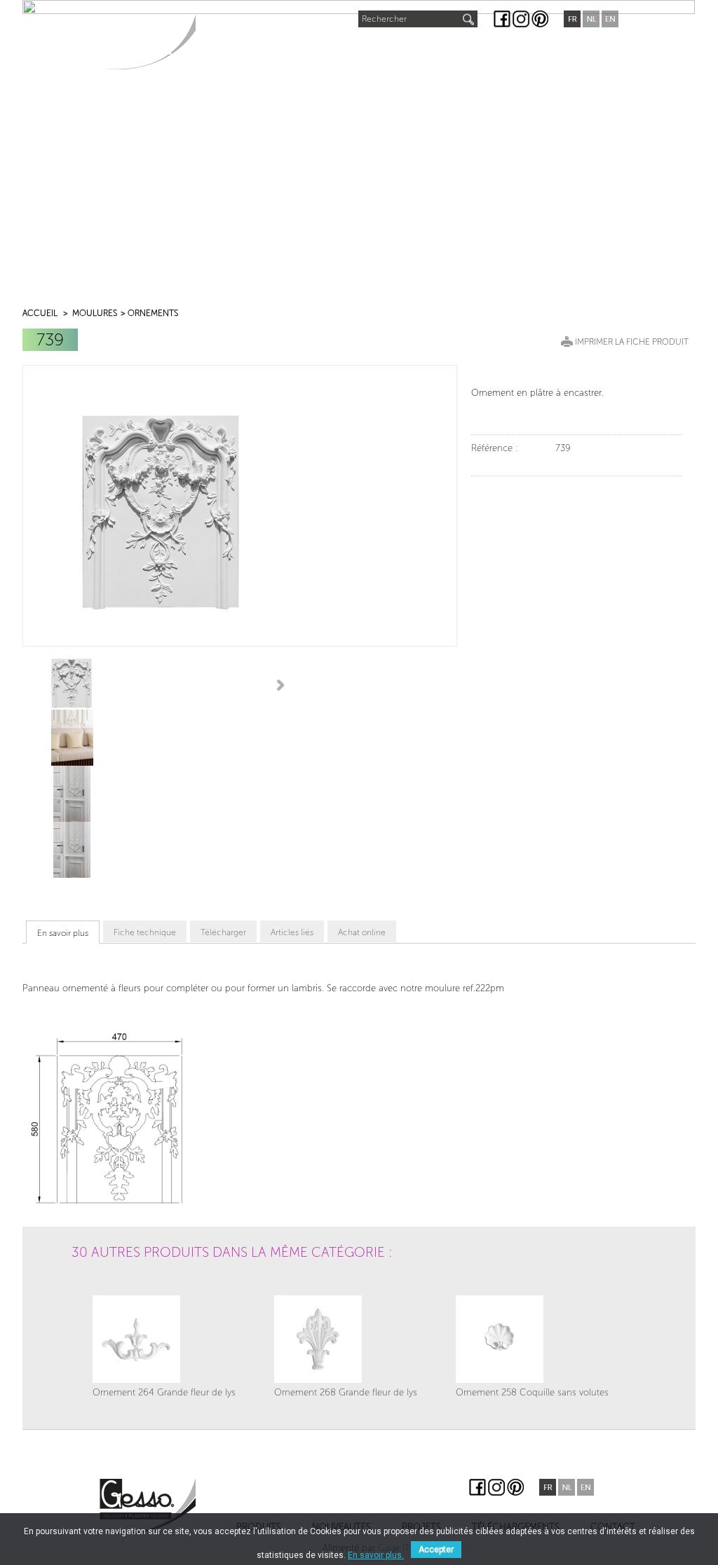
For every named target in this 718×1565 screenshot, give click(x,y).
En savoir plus (62, 933)
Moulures (94, 313)
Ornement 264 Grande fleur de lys (164, 1392)
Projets (391, 50)
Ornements (153, 313)
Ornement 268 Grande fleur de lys (345, 1392)
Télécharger (223, 932)
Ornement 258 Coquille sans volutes (532, 1392)
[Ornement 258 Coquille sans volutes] (532, 1339)
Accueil (39, 313)
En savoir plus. (376, 1555)
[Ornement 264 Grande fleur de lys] (164, 1339)
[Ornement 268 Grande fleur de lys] (345, 1339)
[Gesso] (148, 41)
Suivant (283, 684)
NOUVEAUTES (315, 47)
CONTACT (577, 50)
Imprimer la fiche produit (632, 342)
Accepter (436, 1549)
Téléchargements (483, 50)
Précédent (28, 684)
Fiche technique (145, 932)
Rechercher (384, 19)
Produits (233, 50)
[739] (72, 681)
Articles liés (292, 932)
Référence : (494, 448)
